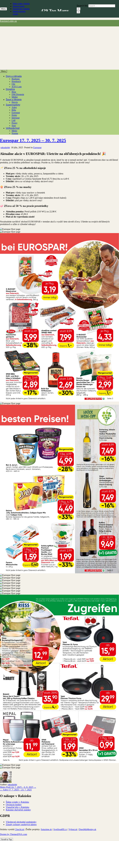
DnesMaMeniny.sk (87, 829)
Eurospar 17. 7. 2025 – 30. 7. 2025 (33, 140)
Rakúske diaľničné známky (18, 810)
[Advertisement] (59, 48)
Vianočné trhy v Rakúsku (21, 8)
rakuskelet (5, 147)
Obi (13, 84)
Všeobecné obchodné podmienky (21, 822)
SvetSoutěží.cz (60, 829)
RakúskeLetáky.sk (8, 21)
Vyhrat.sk (72, 829)
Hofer (14, 115)
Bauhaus (16, 79)
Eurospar (16, 112)
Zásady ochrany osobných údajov (21, 824)
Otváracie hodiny (19, 6)
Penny (14, 123)
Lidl (13, 120)
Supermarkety (13, 105)
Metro (14, 131)
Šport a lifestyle (14, 99)
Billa (14, 110)
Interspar (16, 118)
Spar (14, 125)
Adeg (14, 107)
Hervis (15, 102)
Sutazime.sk (46, 829)
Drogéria (10, 89)
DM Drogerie (18, 94)
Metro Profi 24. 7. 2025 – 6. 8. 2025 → (18, 787)
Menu (3, 9)
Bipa (14, 92)
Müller (15, 97)
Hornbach (16, 81)
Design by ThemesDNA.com (13, 834)
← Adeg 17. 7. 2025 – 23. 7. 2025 (16, 790)
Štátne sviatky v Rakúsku (21, 3)
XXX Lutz (17, 86)
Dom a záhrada (14, 76)
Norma (15, 133)
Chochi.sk (19, 829)
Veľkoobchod (12, 128)
